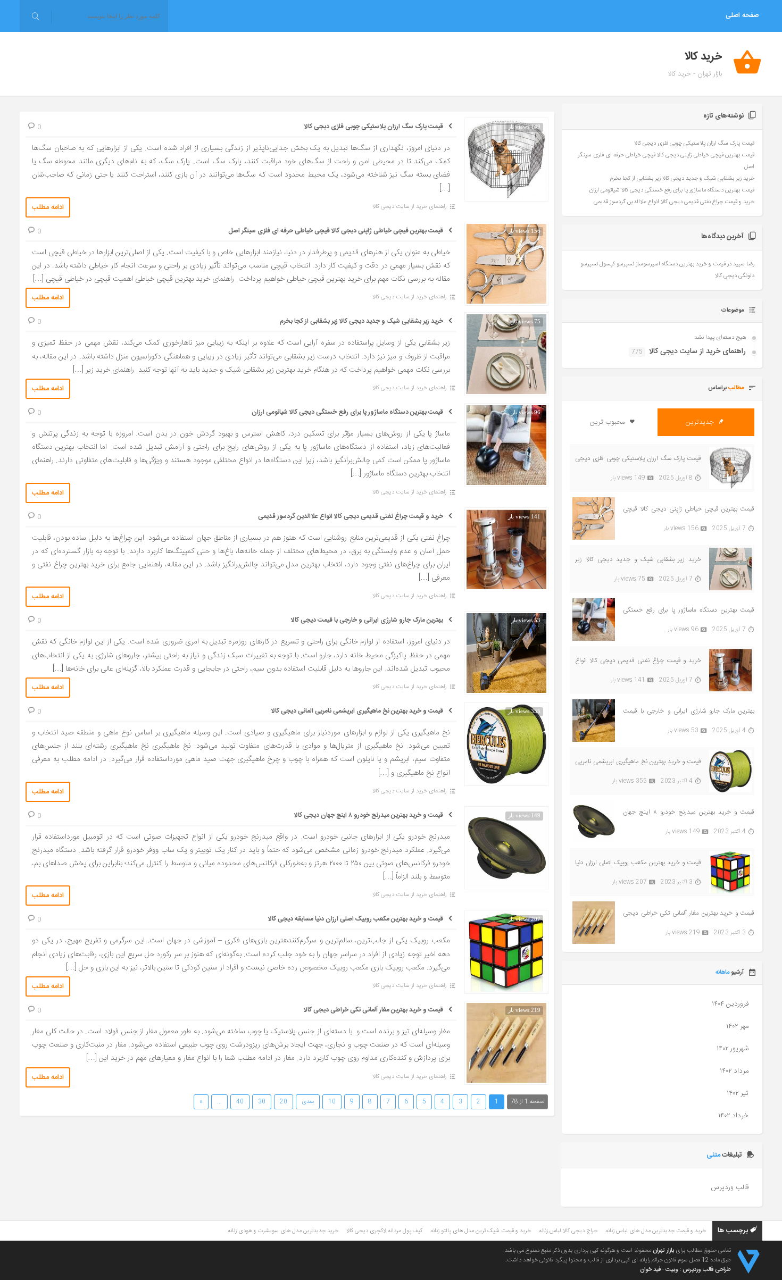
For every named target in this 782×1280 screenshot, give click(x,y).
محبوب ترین (608, 422)
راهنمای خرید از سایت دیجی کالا (409, 207)
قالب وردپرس (729, 1187)
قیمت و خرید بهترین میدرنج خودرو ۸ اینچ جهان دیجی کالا (368, 815)
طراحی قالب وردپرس (707, 1270)
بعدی (308, 1102)
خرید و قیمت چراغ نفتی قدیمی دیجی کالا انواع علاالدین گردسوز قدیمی (350, 516)
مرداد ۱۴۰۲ (734, 1071)
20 (283, 1102)
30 (261, 1102)
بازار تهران (663, 1251)
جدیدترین (701, 422)
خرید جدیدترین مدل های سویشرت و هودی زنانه (283, 1231)
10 (332, 1102)
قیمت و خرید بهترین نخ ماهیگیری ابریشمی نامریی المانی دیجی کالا (357, 711)
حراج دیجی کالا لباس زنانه (568, 1231)
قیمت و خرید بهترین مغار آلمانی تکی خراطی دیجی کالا (373, 1010)
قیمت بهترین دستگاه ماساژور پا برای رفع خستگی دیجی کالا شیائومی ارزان (347, 412)
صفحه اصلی (742, 15)
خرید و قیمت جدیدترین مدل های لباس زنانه (655, 1231)
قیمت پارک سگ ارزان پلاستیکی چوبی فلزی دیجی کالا (373, 126)
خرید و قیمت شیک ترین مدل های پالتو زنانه (480, 1231)
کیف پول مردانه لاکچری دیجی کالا (384, 1231)
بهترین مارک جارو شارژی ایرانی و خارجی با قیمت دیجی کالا (367, 620)
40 (240, 1102)
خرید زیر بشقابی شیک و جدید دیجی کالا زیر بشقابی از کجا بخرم (361, 321)
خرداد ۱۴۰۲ (733, 1116)
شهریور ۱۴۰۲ (732, 1049)
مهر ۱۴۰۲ (737, 1026)
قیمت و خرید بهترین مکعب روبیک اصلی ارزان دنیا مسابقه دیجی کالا (355, 919)
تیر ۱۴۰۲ (737, 1093)
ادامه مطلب (48, 207)
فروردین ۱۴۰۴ (730, 1004)
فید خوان (650, 1270)
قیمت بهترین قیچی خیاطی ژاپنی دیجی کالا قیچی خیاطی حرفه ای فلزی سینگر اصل (335, 230)
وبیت (671, 1270)
